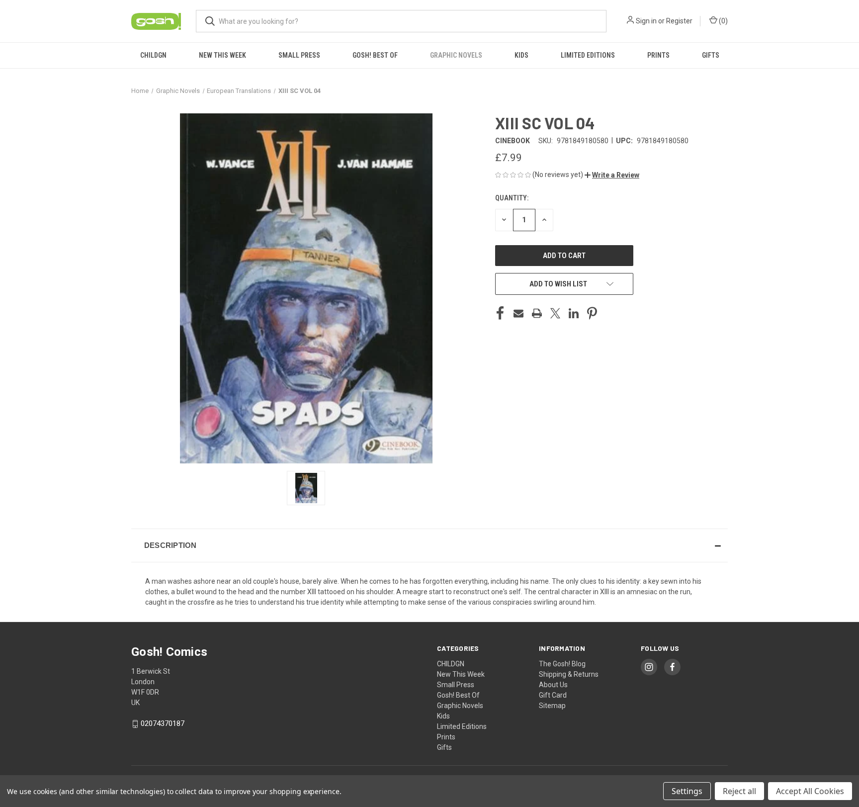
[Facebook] (500, 313)
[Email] (518, 313)
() (722, 21)
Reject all (739, 791)
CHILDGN (153, 55)
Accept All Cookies (810, 791)
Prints (658, 55)
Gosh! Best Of (375, 55)
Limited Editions (588, 55)
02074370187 (162, 723)
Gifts (710, 55)
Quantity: (511, 198)
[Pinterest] (592, 313)
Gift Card (553, 695)
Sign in (646, 21)
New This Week (222, 55)
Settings (687, 791)
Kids (521, 55)
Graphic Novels (456, 55)
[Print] (537, 313)
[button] (612, 175)
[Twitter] (555, 313)
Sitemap (552, 706)
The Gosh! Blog (562, 664)
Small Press (299, 55)
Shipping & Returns (569, 674)
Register (679, 21)
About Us (553, 685)
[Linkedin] (574, 313)
